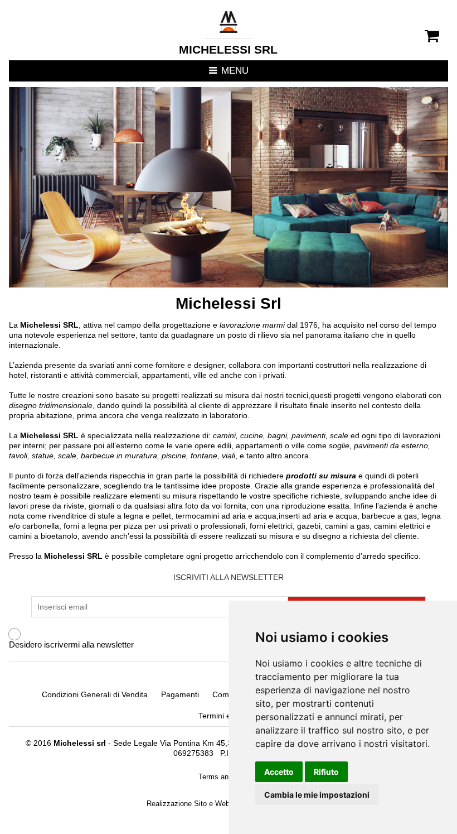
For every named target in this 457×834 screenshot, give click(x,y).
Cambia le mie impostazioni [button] (317, 794)
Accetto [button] (279, 772)
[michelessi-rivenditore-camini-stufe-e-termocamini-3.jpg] (228, 187)
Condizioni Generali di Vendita (95, 694)
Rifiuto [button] (326, 772)
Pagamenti (180, 694)
